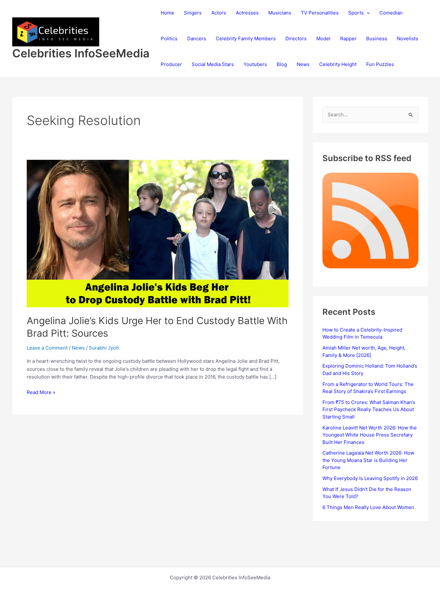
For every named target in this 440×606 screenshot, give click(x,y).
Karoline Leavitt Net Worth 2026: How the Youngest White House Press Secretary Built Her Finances (369, 435)
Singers (193, 13)
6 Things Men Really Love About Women (368, 507)
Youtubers (255, 64)
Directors (296, 38)
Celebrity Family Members (246, 38)
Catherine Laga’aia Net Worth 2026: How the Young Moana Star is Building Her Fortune (368, 460)
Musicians (279, 13)
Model (323, 38)
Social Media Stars (213, 64)
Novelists (407, 38)
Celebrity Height (338, 64)
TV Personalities (320, 13)
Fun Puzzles (380, 64)
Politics (169, 38)
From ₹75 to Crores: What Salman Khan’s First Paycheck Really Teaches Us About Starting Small (368, 409)
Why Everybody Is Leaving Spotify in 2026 (370, 478)
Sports (356, 13)
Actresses (247, 13)
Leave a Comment (47, 348)
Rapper (348, 38)
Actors (218, 13)
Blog (282, 64)
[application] (367, 13)
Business (376, 38)
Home (167, 13)
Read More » (41, 393)
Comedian (391, 13)
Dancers (196, 38)
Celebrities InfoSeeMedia (80, 53)
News (303, 64)
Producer (171, 64)
